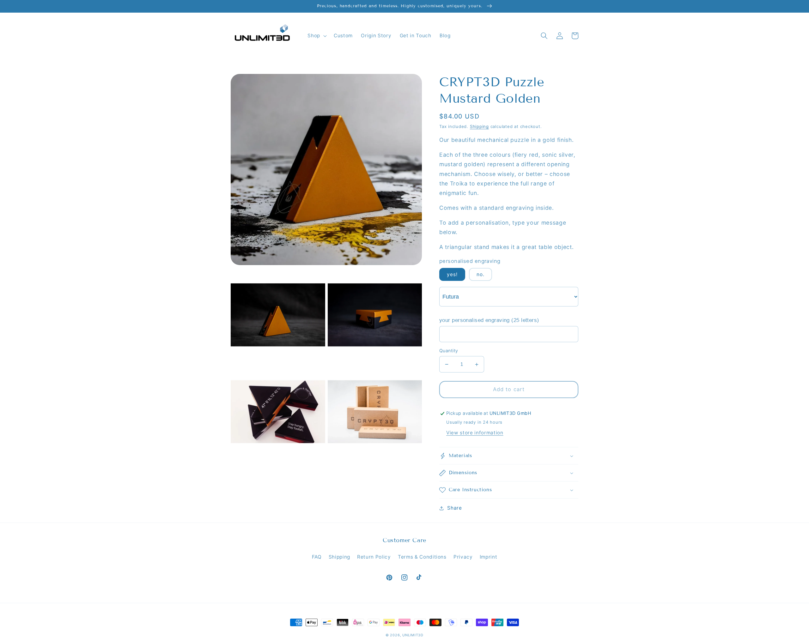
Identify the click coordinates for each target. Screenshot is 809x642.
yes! (452, 275)
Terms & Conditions (422, 557)
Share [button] (454, 508)
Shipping (479, 126)
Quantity (448, 350)
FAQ (317, 557)
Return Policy (374, 557)
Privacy (463, 557)
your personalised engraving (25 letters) (489, 320)
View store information (474, 433)
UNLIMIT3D (412, 635)
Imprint (488, 557)
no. (480, 275)
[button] (316, 35)
